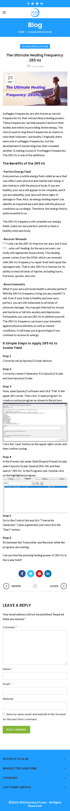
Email (7, 684)
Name (7, 669)
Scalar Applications (40, 32)
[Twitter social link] (32, 3)
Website (8, 698)
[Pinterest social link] (37, 3)
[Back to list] (35, 586)
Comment (10, 627)
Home (21, 32)
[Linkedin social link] (41, 3)
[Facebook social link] (28, 3)
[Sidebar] (4, 247)
